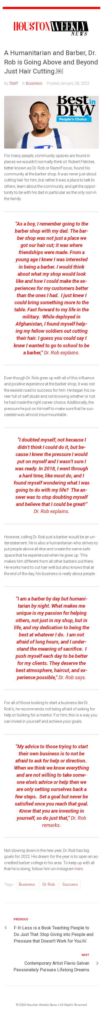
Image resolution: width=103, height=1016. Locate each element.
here (79, 869)
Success (70, 884)
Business (34, 83)
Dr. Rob (49, 884)
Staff (13, 83)
